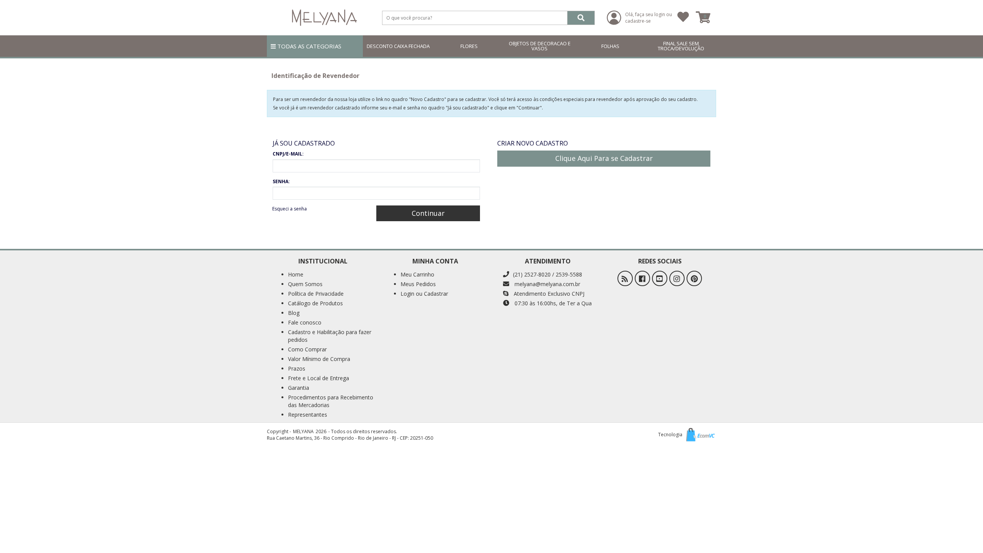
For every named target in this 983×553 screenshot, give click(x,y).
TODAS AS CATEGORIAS (308, 46)
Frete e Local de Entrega (318, 378)
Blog (294, 312)
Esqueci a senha (289, 208)
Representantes (307, 414)
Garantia (298, 387)
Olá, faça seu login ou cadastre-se (648, 17)
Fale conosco (304, 322)
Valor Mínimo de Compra (319, 359)
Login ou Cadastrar (424, 293)
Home (295, 274)
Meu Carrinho (417, 274)
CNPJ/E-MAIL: (288, 154)
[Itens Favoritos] (683, 17)
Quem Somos (305, 284)
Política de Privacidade (316, 293)
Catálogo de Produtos (315, 303)
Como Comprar (307, 349)
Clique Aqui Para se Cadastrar (604, 158)
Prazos (296, 368)
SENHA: (281, 181)
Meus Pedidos (418, 284)
